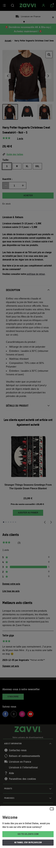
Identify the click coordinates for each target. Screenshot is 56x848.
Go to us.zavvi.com (28, 834)
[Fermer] (52, 809)
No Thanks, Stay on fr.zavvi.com (28, 842)
